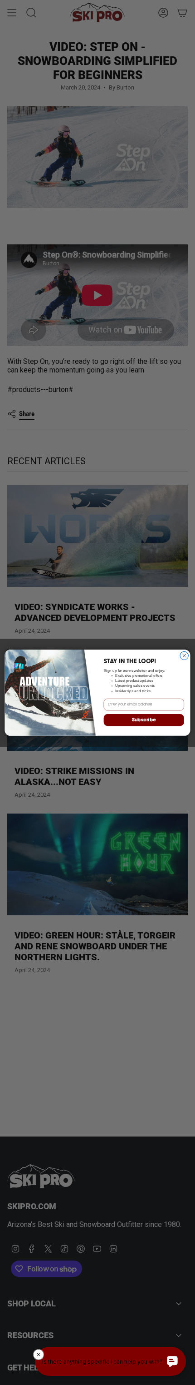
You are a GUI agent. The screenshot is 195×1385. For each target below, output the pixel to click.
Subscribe (144, 720)
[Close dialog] (184, 655)
